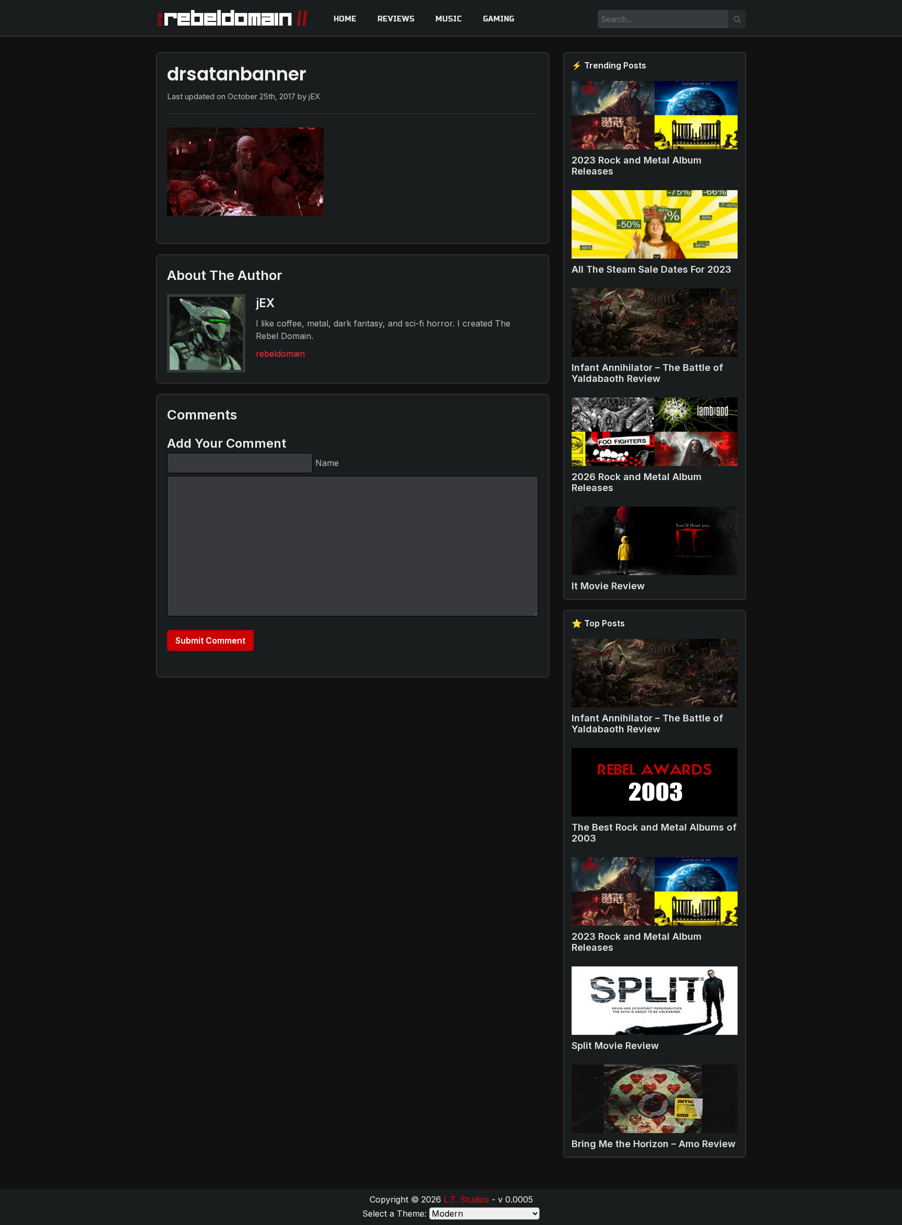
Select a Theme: (394, 1213)
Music (448, 19)
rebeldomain (280, 353)
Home (345, 19)
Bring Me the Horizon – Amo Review (653, 1143)
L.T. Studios (466, 1199)
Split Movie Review (615, 1045)
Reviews (395, 19)
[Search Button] (737, 19)
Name (327, 463)
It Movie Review (608, 585)
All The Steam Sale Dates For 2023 (651, 269)
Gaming (498, 19)
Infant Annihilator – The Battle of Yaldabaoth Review (647, 373)
